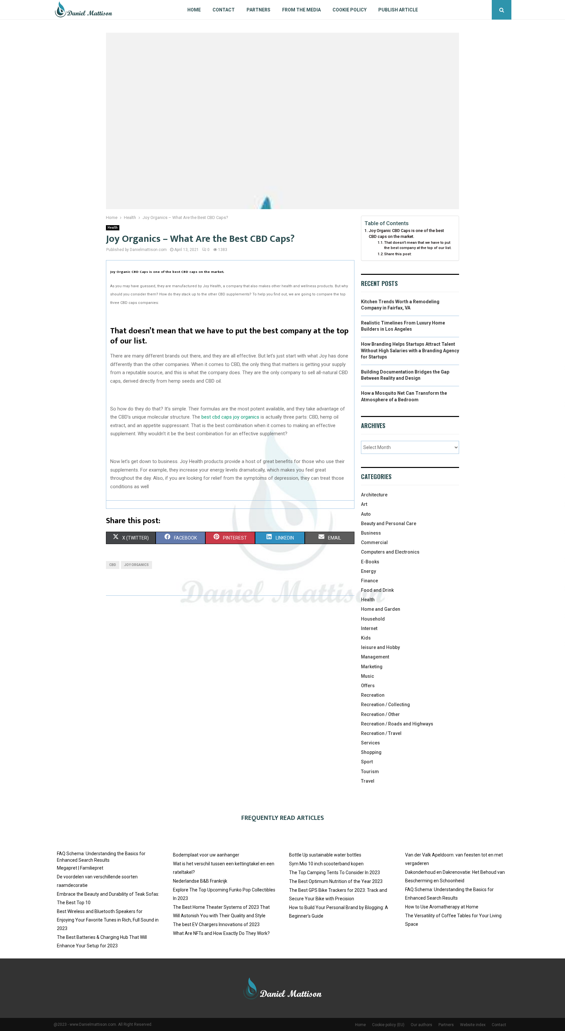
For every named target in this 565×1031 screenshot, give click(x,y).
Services (370, 742)
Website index (473, 1025)
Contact (224, 9)
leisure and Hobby (380, 647)
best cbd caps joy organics (230, 417)
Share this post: (398, 254)
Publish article (398, 9)
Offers (368, 685)
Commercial (374, 542)
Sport (367, 761)
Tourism (370, 771)
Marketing (372, 666)
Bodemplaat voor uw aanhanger (206, 854)
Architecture (374, 494)
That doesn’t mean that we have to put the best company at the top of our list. (418, 245)
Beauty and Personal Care (388, 523)
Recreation (373, 695)
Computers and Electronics (390, 552)
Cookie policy (350, 9)
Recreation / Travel (381, 733)
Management (375, 656)
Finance (369, 580)
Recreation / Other (380, 714)
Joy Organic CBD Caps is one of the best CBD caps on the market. (406, 233)
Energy (368, 571)
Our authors (421, 1025)
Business (371, 533)
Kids (366, 637)
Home (194, 9)
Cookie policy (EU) (388, 1025)
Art (364, 504)
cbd (112, 565)
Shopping (371, 752)
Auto (366, 514)
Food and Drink (377, 590)
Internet (369, 628)
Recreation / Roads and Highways (397, 723)
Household (373, 619)
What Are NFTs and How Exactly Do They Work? (221, 933)
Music (367, 676)
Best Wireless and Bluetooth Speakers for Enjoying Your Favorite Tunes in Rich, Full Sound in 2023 (108, 920)
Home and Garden (380, 609)
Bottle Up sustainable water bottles (325, 854)
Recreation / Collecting (385, 704)
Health (113, 227)
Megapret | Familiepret (80, 868)
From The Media (301, 9)
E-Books (370, 561)
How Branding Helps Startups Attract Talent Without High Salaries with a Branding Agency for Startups (410, 350)
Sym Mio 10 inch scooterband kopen (326, 863)
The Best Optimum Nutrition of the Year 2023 (336, 881)
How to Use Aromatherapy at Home (441, 906)
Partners (258, 9)
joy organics (136, 565)
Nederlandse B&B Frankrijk (200, 881)
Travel (367, 781)
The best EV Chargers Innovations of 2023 (216, 924)
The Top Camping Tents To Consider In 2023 (334, 872)
